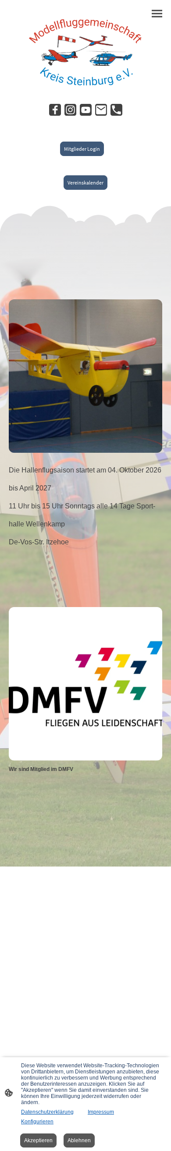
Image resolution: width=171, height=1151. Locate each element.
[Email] (101, 110)
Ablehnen (79, 1140)
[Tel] (116, 110)
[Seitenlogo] (85, 51)
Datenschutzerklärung (47, 1112)
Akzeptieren (38, 1140)
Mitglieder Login (82, 149)
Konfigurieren (37, 1122)
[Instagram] (70, 110)
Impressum (101, 1112)
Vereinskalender (85, 182)
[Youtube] (86, 110)
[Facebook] (55, 110)
